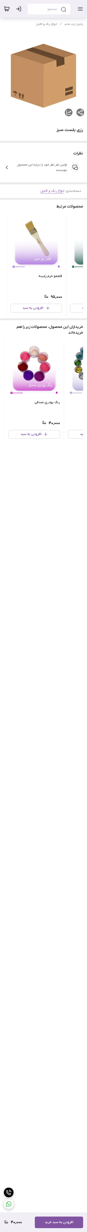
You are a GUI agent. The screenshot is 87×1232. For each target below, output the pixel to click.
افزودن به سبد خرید (59, 1222)
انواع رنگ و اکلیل (46, 24)
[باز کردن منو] (79, 9)
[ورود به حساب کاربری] (19, 9)
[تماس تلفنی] (9, 1192)
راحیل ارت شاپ (73, 24)
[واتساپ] (9, 1204)
